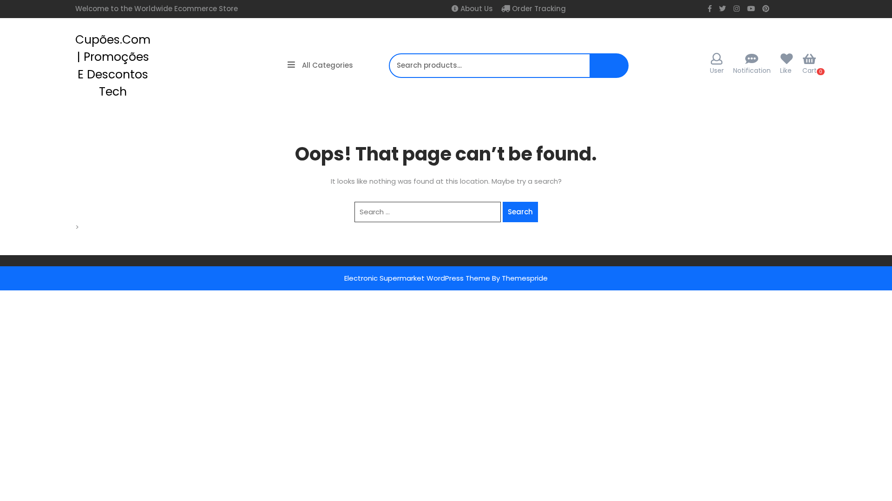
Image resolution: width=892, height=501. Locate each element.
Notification (752, 70)
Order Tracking (538, 8)
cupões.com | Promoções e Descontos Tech (113, 66)
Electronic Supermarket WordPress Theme (417, 278)
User (717, 70)
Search (612, 70)
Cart (809, 70)
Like (786, 70)
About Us (476, 8)
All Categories (327, 65)
